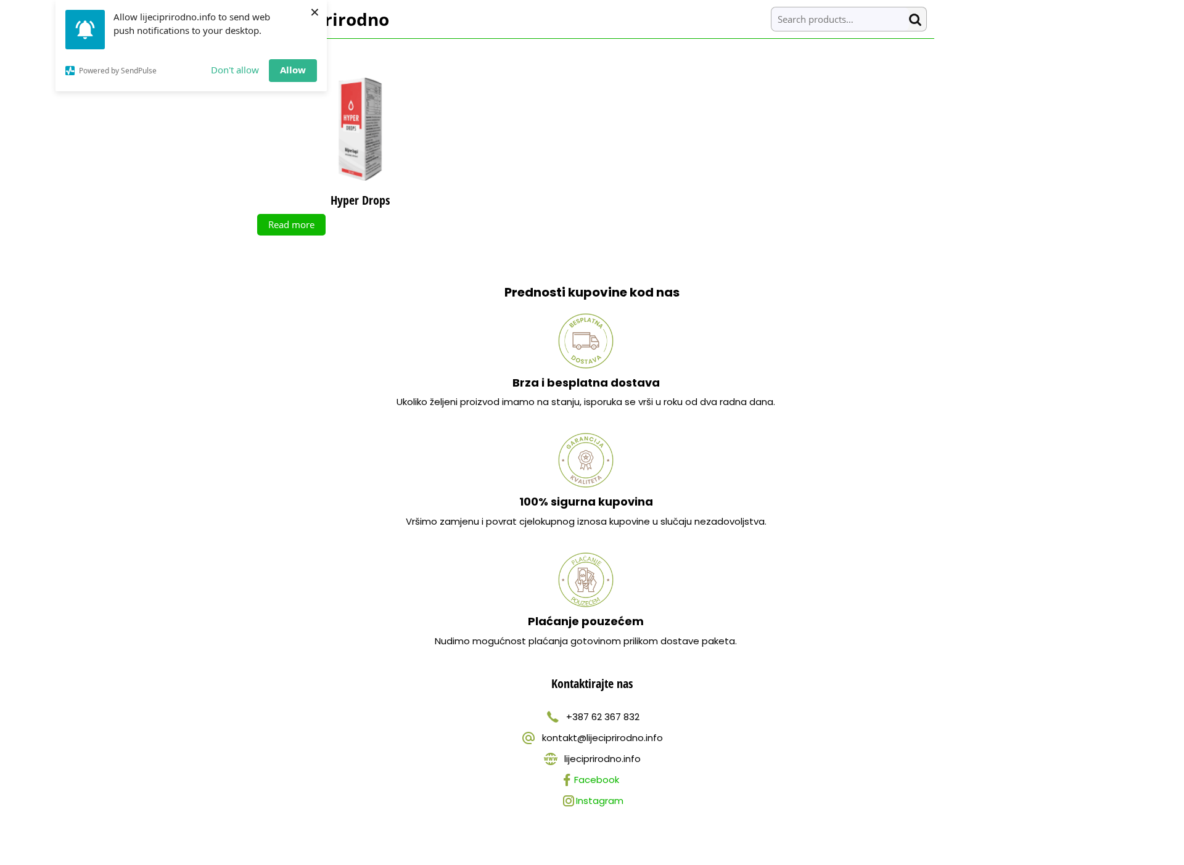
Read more (291, 224)
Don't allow (235, 70)
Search (917, 19)
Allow (293, 70)
